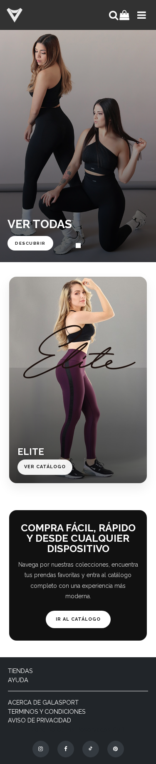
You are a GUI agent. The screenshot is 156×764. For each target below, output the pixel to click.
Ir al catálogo (78, 619)
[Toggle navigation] (141, 15)
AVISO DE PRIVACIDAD (39, 720)
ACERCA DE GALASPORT (43, 702)
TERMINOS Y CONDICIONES (47, 711)
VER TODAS (39, 224)
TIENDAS (20, 670)
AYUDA (18, 679)
